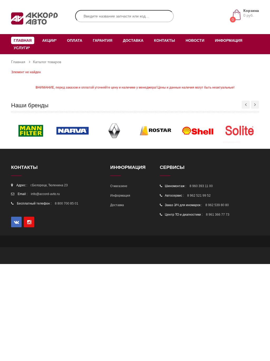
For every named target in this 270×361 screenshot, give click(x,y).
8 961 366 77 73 (217, 214)
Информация (228, 40)
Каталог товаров (47, 62)
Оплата (74, 40)
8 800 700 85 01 (66, 203)
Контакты (164, 40)
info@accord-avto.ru (45, 194)
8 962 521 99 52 (199, 195)
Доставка (133, 40)
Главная (23, 40)
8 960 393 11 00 (201, 186)
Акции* (49, 40)
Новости (195, 40)
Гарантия (102, 40)
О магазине (118, 186)
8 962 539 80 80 (217, 205)
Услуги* (22, 48)
